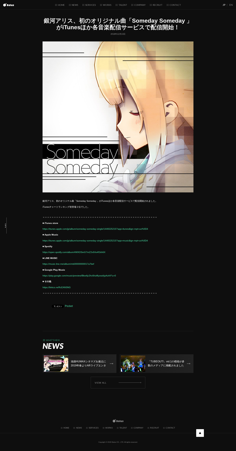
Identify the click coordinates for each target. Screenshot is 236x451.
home (61, 5)
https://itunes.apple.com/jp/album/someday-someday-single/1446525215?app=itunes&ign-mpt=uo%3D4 (95, 229)
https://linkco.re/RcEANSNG (57, 287)
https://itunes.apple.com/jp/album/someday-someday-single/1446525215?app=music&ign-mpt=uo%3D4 (95, 240)
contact (175, 5)
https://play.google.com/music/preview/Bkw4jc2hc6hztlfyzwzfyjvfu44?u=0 (79, 275)
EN (231, 4)
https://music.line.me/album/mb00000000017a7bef (68, 264)
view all (100, 382)
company (140, 5)
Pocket (69, 306)
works (106, 5)
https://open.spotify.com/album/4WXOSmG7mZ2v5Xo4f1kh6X (74, 252)
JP (224, 4)
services (90, 5)
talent (122, 5)
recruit (157, 5)
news (74, 5)
